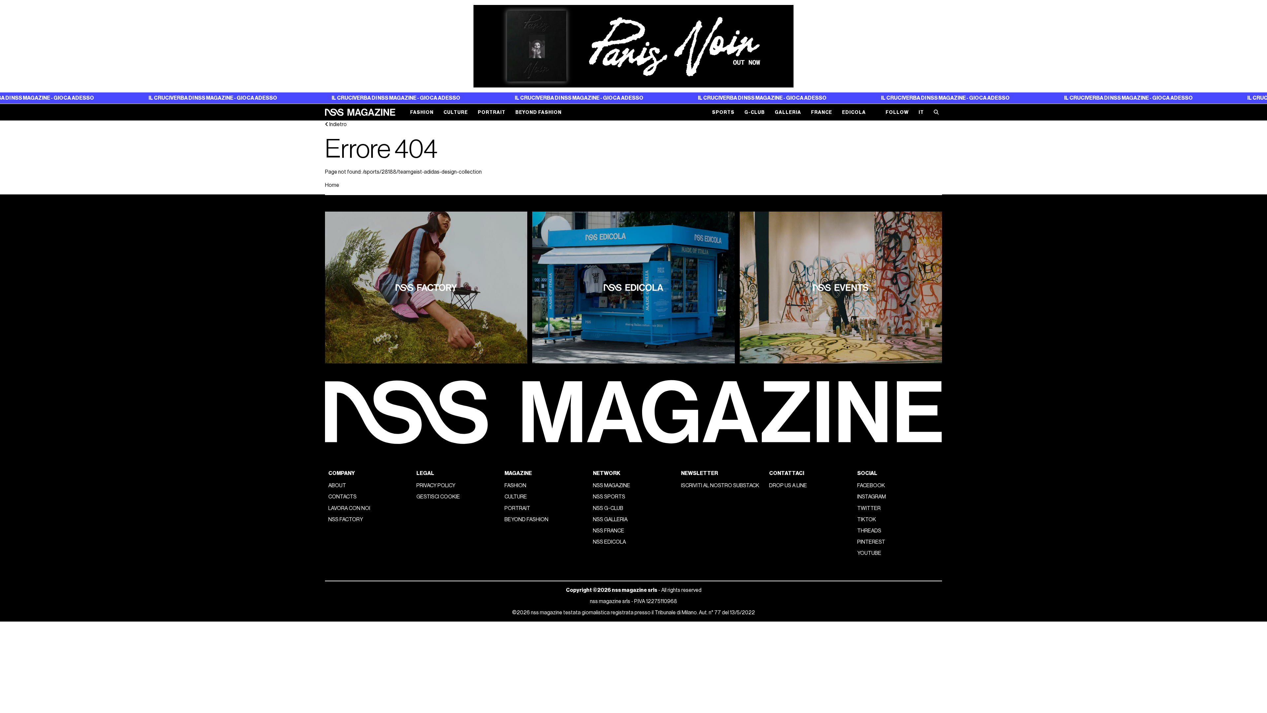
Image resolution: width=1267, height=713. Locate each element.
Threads (869, 530)
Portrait (491, 112)
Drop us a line (788, 485)
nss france (608, 530)
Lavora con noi (349, 508)
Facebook (871, 485)
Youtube (869, 553)
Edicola (854, 112)
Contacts (342, 496)
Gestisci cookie (438, 496)
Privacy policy (435, 485)
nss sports (609, 496)
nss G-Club (608, 508)
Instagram (871, 496)
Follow (897, 112)
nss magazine (611, 485)
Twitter (869, 508)
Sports (723, 112)
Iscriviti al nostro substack (720, 485)
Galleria (788, 112)
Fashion (422, 112)
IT (921, 112)
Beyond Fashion (538, 112)
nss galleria (610, 519)
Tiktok (866, 519)
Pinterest (871, 542)
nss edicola (609, 542)
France (821, 112)
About (337, 485)
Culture (455, 112)
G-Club (754, 112)
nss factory (345, 519)
